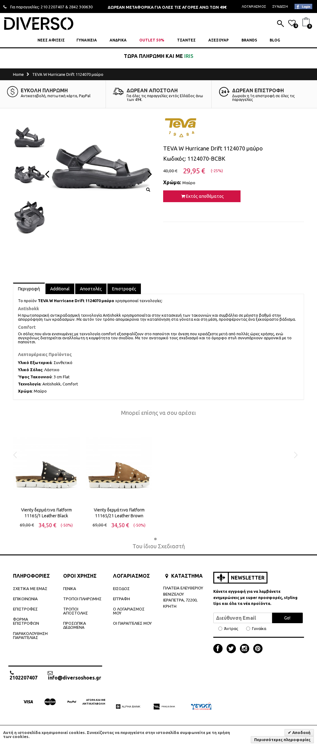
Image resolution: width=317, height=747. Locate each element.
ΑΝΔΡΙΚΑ (118, 40)
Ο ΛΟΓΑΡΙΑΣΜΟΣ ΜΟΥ (129, 611)
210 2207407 (52, 7)
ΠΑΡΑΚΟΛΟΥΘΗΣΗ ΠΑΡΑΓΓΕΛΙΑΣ (30, 635)
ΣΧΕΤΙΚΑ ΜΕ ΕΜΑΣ (30, 588)
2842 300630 (81, 7)
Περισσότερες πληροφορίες (282, 739)
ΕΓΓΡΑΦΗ (121, 599)
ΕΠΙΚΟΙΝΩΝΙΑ (25, 599)
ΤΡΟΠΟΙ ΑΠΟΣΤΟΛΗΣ (75, 611)
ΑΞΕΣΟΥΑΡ (218, 40)
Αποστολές (91, 288)
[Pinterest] (258, 649)
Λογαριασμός (254, 6)
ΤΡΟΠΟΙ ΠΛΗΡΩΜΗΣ (82, 599)
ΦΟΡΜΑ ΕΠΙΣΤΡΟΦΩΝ (26, 621)
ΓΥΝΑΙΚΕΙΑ (86, 40)
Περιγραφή (29, 288)
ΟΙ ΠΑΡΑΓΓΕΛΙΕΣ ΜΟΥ (132, 623)
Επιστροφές (124, 288)
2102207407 (23, 677)
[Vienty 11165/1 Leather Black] (46, 464)
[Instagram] (246, 649)
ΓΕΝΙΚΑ (69, 588)
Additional (60, 288)
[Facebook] (219, 649)
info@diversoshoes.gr (74, 677)
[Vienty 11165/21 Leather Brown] (119, 464)
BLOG (275, 40)
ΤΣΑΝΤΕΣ (186, 40)
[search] (280, 24)
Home (18, 74)
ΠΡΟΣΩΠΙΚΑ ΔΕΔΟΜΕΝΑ (74, 625)
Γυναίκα (259, 629)
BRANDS (249, 40)
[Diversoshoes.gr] (38, 23)
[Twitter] (233, 649)
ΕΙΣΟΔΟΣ (121, 588)
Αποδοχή (300, 732)
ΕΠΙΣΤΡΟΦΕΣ (25, 609)
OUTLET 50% (151, 40)
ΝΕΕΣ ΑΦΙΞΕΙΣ (51, 40)
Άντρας (231, 629)
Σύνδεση (280, 6)
